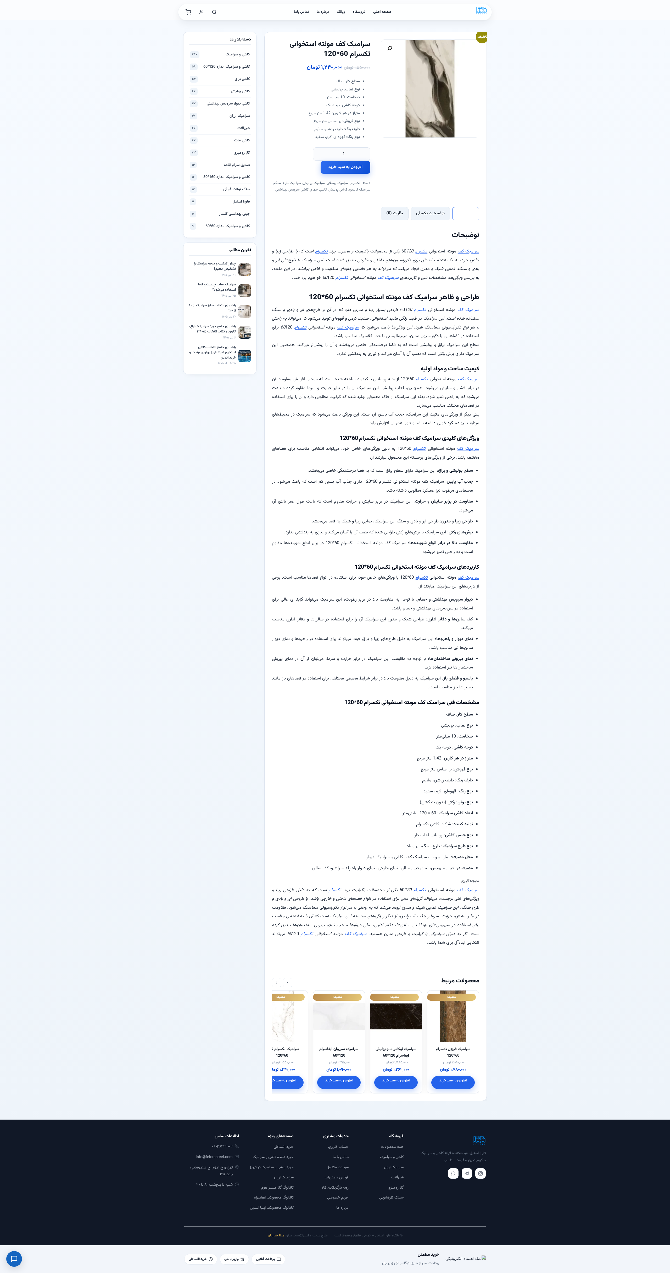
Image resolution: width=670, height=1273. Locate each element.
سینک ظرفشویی (391, 1198)
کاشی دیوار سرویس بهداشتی (221, 104)
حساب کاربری (338, 1147)
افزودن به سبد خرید (345, 167)
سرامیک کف (468, 251)
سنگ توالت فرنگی (221, 189)
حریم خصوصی (338, 1198)
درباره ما (323, 12)
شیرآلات (221, 128)
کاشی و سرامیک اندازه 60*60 (221, 226)
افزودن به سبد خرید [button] (453, 1080)
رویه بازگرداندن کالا (335, 1188)
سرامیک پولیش (314, 183)
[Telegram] (467, 1173)
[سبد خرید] (188, 12)
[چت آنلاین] (14, 1259)
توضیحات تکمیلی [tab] (430, 213)
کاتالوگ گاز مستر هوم (277, 1188)
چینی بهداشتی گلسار (221, 214)
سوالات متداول (338, 1167)
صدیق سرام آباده (221, 165)
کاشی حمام (318, 189)
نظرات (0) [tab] (394, 213)
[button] (389, 48)
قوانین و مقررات (337, 1177)
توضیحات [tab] (466, 213)
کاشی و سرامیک (221, 54)
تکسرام (355, 183)
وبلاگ (341, 12)
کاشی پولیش (338, 189)
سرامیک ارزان (221, 116)
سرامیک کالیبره (359, 189)
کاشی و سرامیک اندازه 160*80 (221, 177)
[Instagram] (480, 1173)
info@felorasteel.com (214, 1157)
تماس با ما (341, 1157)
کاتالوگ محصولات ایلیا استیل (272, 1208)
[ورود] (201, 12)
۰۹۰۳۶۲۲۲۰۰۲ (222, 1147)
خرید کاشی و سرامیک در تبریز (272, 1167)
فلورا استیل (221, 202)
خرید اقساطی (284, 1147)
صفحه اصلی (382, 12)
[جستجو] (214, 12)
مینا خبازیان (276, 1235)
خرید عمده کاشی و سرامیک (273, 1157)
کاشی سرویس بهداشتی (292, 189)
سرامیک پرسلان (338, 183)
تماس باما (301, 12)
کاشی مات (221, 140)
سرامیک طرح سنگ (287, 183)
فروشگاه (359, 12)
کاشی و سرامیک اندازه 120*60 (221, 67)
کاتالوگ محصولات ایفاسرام (274, 1198)
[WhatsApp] (453, 1173)
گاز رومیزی (221, 153)
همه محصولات (392, 1147)
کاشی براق (221, 79)
